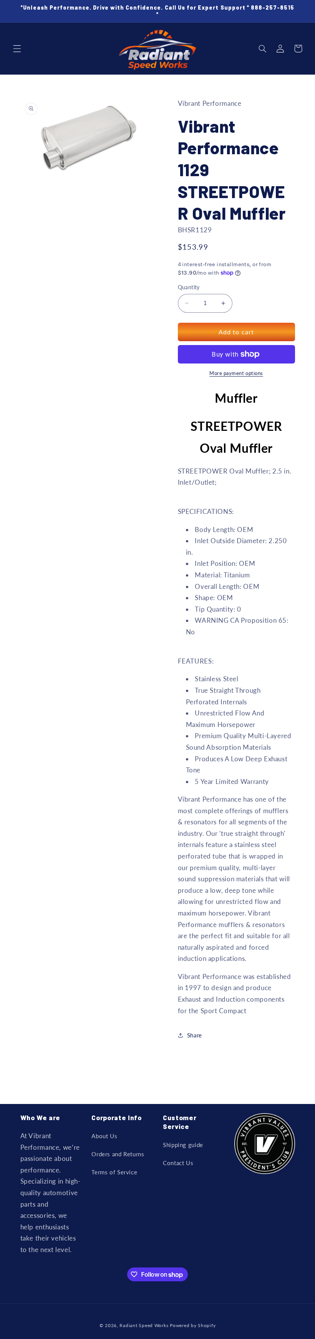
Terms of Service (114, 1172)
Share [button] (194, 1035)
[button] (17, 48)
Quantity (189, 287)
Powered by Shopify (193, 1325)
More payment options (236, 373)
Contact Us (178, 1162)
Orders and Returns (117, 1154)
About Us (104, 1135)
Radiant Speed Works (143, 1325)
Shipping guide (183, 1144)
